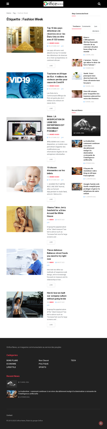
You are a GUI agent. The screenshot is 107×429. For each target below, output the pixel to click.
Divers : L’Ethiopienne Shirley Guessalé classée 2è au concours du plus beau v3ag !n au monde (91, 44)
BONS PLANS (12, 360)
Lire (51, 66)
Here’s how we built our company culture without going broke (57, 296)
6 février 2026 (89, 163)
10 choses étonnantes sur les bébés (56, 170)
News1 (52, 219)
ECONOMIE (11, 364)
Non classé (44, 360)
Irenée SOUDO (54, 43)
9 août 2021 (61, 219)
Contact (9, 415)
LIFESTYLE (11, 367)
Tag (14, 13)
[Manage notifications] (101, 423)
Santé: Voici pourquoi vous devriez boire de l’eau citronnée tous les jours (92, 78)
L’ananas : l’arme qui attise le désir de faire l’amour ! (92, 62)
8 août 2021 (61, 262)
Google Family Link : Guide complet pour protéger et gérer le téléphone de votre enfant (92, 189)
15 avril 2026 (79, 133)
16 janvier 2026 (90, 179)
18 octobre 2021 (54, 46)
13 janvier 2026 (90, 197)
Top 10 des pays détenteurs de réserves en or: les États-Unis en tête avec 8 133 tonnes (56, 34)
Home (9, 13)
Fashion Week (23, 13)
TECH (73, 360)
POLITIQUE (43, 364)
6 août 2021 (61, 302)
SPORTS (42, 367)
